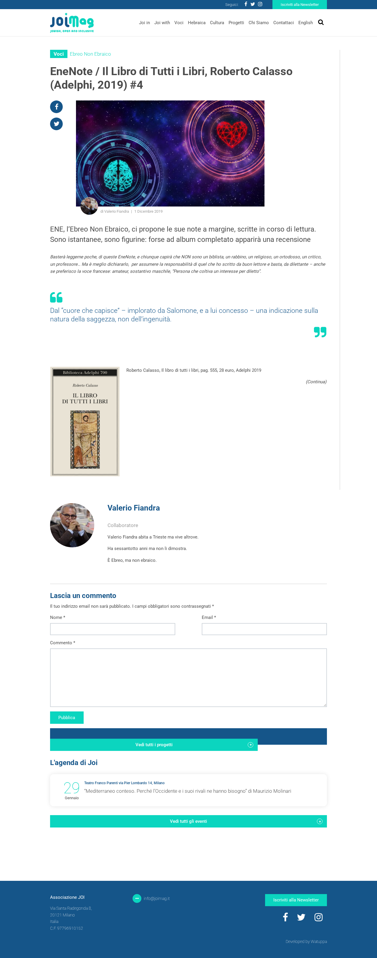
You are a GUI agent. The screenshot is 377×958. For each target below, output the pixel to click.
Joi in (144, 22)
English (305, 22)
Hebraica (197, 22)
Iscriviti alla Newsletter (300, 4)
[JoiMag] (72, 22)
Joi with (162, 22)
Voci (178, 22)
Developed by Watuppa (306, 941)
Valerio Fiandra (134, 507)
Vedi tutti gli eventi (188, 821)
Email (209, 617)
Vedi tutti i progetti (154, 744)
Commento (62, 642)
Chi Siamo (259, 22)
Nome (57, 617)
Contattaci (283, 22)
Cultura (217, 22)
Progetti (236, 22)
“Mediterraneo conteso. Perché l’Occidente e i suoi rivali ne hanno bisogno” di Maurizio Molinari (187, 791)
